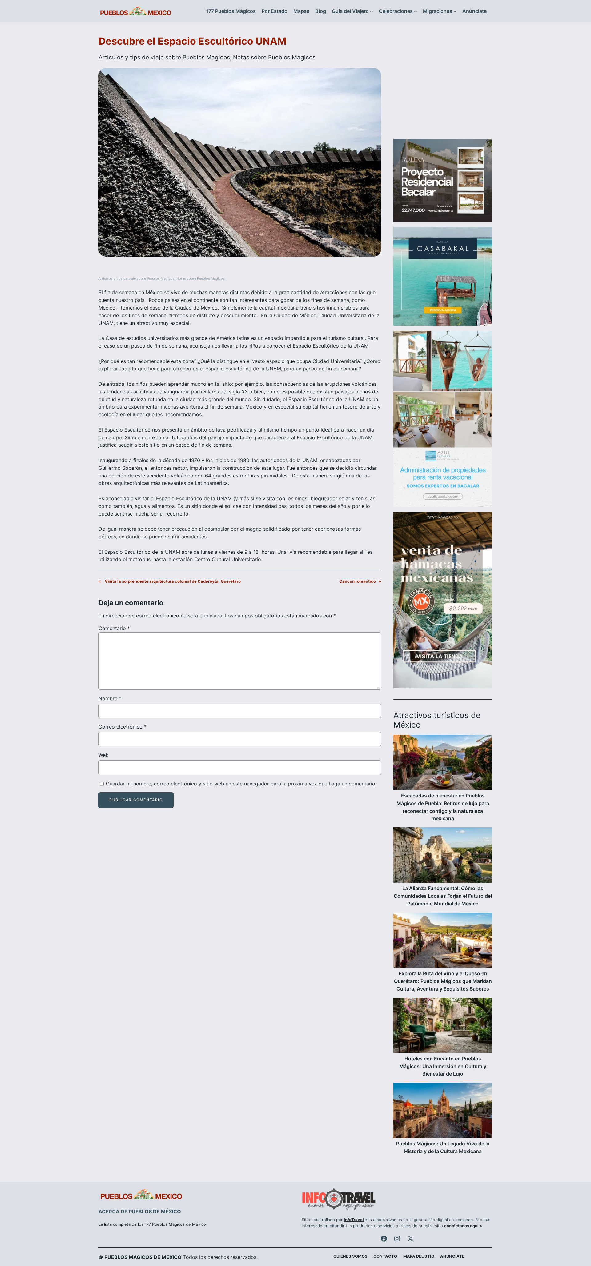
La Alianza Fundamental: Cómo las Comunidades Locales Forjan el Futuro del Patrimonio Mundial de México (443, 896)
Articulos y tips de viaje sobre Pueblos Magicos (164, 57)
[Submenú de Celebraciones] (415, 11)
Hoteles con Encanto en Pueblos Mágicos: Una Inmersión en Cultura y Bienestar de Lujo (442, 1066)
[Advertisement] (442, 84)
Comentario (114, 628)
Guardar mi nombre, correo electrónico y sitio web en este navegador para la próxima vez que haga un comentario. (241, 784)
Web (103, 755)
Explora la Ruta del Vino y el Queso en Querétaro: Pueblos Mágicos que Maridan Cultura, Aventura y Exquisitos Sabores (443, 981)
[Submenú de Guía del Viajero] (371, 11)
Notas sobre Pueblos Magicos (274, 57)
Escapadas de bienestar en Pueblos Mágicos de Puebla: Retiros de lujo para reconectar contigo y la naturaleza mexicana (442, 807)
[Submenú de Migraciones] (454, 11)
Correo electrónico (122, 727)
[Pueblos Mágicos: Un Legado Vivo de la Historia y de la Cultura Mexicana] (442, 1111)
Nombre (109, 698)
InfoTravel (354, 1219)
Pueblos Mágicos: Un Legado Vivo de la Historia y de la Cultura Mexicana (442, 1147)
